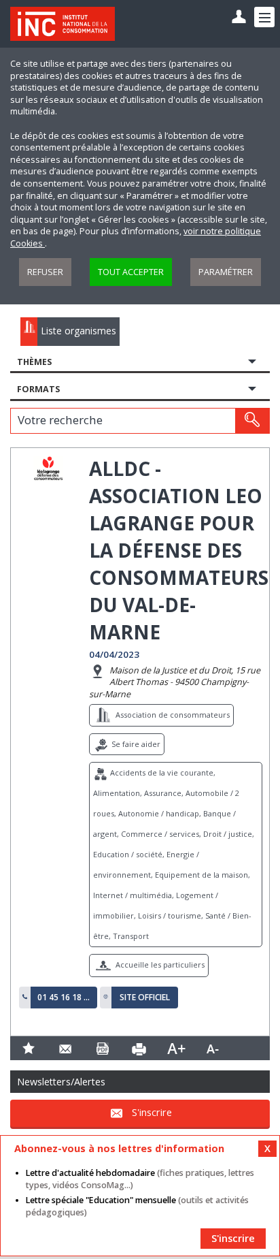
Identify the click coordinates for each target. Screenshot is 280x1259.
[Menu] (264, 17)
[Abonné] (238, 17)
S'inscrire (152, 1112)
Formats (38, 389)
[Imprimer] (139, 1048)
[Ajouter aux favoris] (28, 1048)
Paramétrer (225, 272)
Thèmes (34, 362)
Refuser (45, 272)
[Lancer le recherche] (252, 421)
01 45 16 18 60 (63, 997)
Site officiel (145, 997)
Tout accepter (131, 272)
